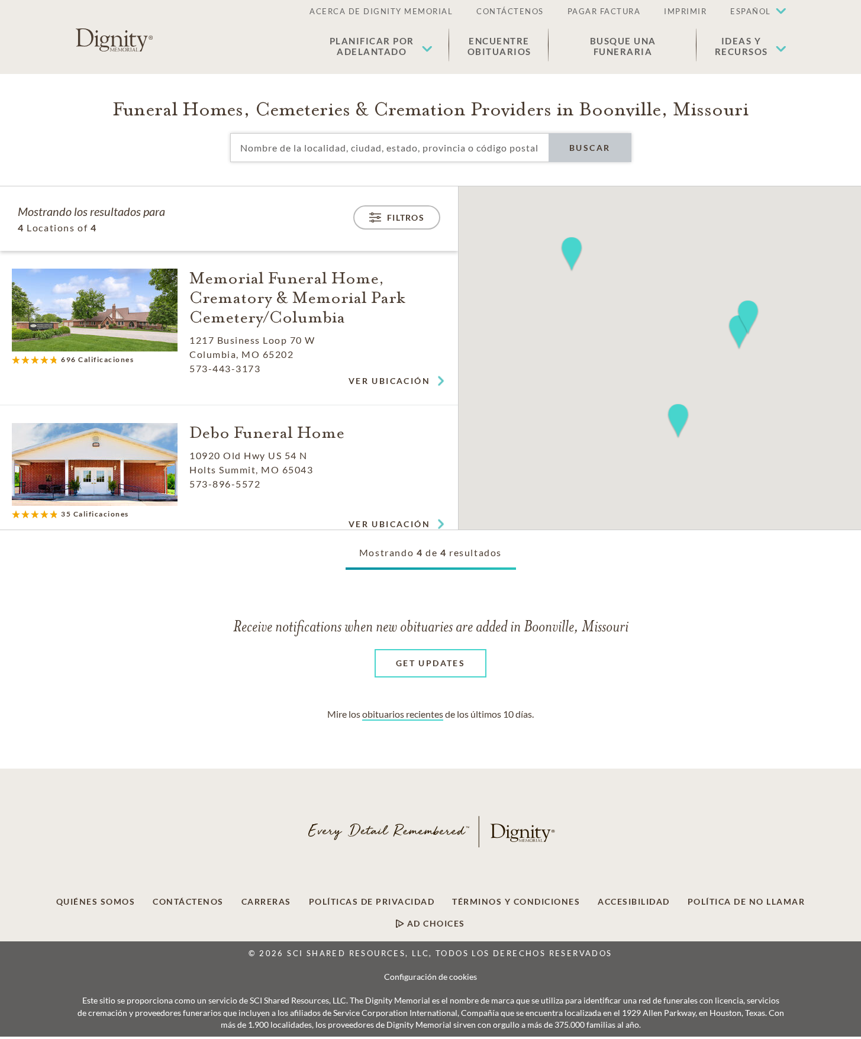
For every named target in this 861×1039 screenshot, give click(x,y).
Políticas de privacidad (372, 901)
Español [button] (750, 11)
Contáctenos (188, 901)
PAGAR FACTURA (604, 11)
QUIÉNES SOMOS (96, 901)
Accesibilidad (634, 901)
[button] (752, 12)
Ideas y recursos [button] (741, 46)
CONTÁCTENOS (510, 11)
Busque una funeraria (623, 46)
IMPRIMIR (685, 11)
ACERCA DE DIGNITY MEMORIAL (381, 11)
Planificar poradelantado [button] (372, 46)
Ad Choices (434, 923)
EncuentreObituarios (499, 46)
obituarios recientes (402, 713)
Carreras (266, 901)
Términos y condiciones (516, 901)
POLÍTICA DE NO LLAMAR (746, 901)
